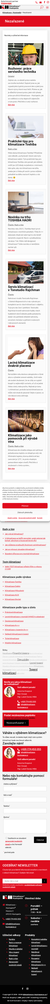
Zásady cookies (12, 518)
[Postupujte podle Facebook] (23, 989)
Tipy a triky (23, 659)
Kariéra (12, 939)
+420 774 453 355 (28, 701)
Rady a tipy (12, 149)
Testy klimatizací (12, 561)
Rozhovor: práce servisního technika (22, 70)
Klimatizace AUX (12, 595)
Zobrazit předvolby (25, 512)
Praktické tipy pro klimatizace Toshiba (22, 142)
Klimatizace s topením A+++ (16, 629)
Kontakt (39, 518)
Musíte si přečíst (15, 949)
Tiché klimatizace (12, 638)
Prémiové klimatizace (14, 612)
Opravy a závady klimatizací (13, 656)
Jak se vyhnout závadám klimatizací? (20, 549)
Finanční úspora (21, 653)
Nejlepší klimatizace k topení (17, 634)
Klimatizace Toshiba (13, 582)
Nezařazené (7, 653)
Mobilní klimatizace (13, 643)
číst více (11, 105)
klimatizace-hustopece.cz (35, 994)
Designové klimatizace (14, 621)
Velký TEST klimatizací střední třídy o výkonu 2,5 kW (23, 567)
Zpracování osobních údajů (27, 518)
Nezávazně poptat (15, 722)
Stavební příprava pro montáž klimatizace (22, 553)
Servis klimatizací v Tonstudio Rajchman (24, 288)
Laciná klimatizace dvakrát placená (21, 364)
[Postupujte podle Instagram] (27, 989)
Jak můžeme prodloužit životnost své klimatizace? (25, 545)
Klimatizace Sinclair (13, 599)
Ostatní (11, 76)
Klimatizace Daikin (12, 586)
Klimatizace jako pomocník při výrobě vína (22, 438)
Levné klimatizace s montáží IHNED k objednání (24, 616)
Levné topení (36, 662)
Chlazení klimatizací (21, 663)
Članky (11, 225)
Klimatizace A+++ (12, 625)
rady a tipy (20, 673)
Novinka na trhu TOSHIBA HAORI (20, 218)
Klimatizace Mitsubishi (14, 590)
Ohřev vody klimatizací (20, 670)
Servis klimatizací (35, 653)
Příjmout (25, 506)
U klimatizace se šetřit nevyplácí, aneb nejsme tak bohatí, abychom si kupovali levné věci (25, 539)
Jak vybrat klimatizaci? (14, 534)
